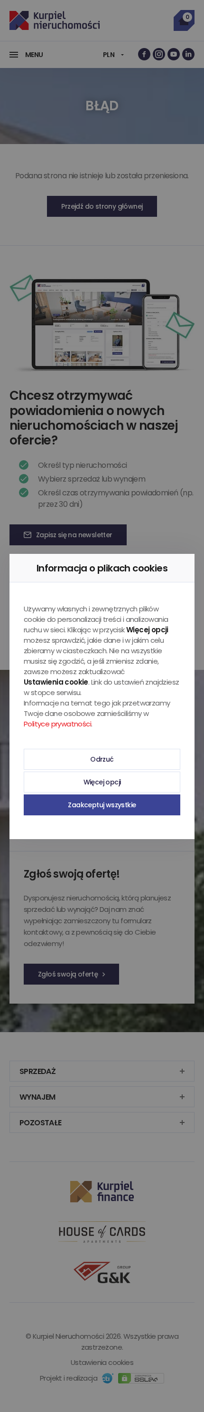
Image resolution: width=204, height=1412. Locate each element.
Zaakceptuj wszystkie (102, 805)
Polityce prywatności (57, 724)
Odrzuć (101, 759)
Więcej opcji (102, 782)
